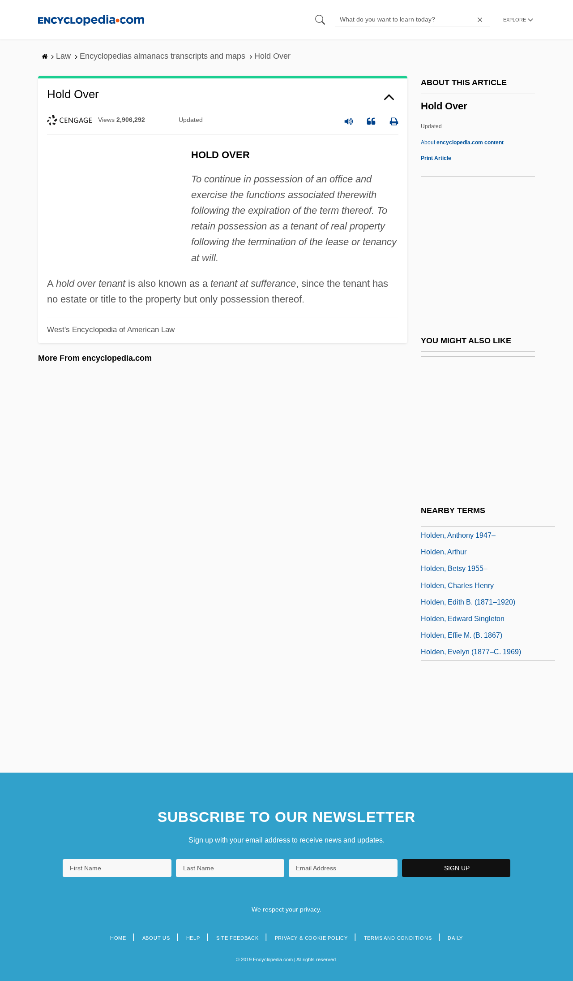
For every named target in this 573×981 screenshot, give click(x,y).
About (462, 142)
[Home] (91, 19)
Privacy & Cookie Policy (311, 938)
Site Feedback (237, 938)
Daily (455, 938)
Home (118, 938)
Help (193, 938)
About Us (156, 938)
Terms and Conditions (398, 938)
